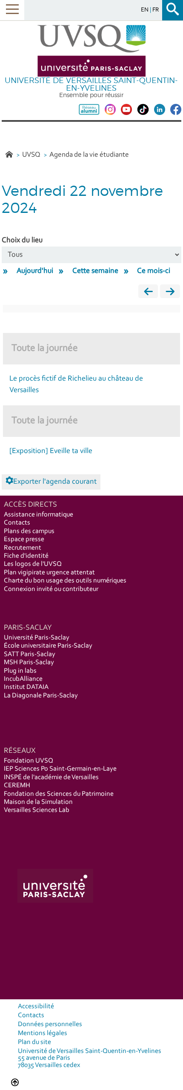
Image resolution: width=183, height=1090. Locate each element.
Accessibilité (36, 1006)
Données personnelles (50, 1024)
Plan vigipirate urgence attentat (49, 572)
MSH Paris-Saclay (29, 662)
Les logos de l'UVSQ (33, 564)
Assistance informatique (38, 514)
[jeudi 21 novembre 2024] (148, 293)
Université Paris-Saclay (36, 637)
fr (155, 10)
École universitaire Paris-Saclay (48, 646)
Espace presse (24, 539)
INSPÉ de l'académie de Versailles (51, 777)
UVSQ (32, 154)
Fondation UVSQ (28, 760)
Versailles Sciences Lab (36, 810)
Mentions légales (42, 1033)
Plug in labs (20, 671)
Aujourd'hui (35, 271)
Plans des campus (29, 531)
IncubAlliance (23, 679)
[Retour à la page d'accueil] (91, 51)
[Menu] (12, 10)
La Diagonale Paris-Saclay (41, 695)
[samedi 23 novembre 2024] (170, 293)
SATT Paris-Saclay (29, 654)
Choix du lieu (22, 240)
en (145, 10)
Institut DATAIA (26, 687)
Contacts (17, 522)
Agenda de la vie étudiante (89, 154)
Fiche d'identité (26, 556)
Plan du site (34, 1042)
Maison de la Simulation (38, 802)
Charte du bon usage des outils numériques (65, 580)
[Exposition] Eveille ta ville (50, 451)
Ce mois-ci (153, 271)
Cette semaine (95, 271)
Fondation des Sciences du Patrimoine (59, 794)
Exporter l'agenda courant (55, 482)
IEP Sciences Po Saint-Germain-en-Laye (60, 769)
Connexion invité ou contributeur (51, 589)
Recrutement (22, 548)
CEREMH (17, 785)
